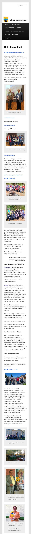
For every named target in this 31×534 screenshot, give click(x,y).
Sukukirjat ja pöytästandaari (17, 31)
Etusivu (6, 24)
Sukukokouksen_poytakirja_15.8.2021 (13, 175)
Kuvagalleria (8, 38)
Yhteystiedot (15, 34)
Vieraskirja (7, 34)
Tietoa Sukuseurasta (9, 27)
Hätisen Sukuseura (13, 9)
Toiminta (19, 27)
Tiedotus (7, 31)
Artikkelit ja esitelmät (15, 24)
